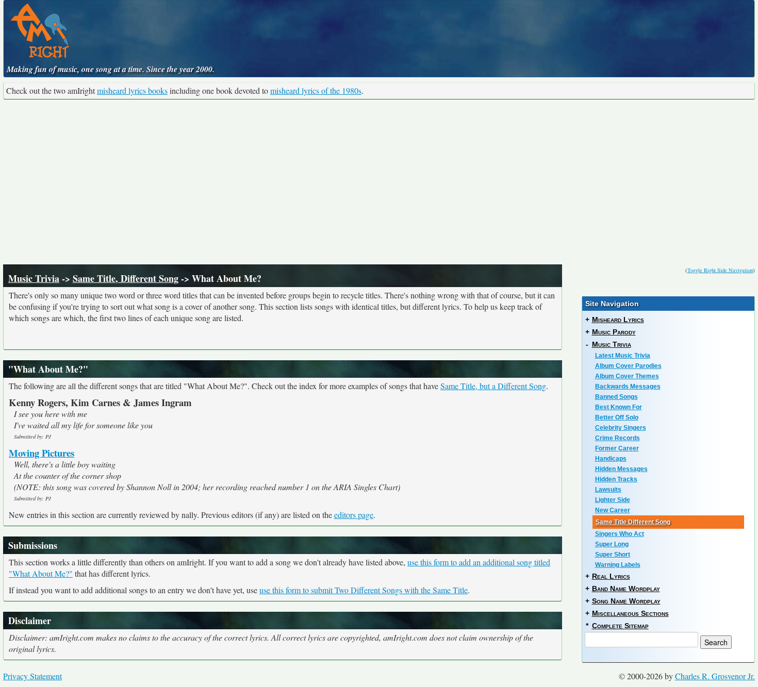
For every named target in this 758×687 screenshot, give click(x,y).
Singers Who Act (619, 534)
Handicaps (611, 458)
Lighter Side (612, 500)
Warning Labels (617, 564)
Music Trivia (33, 278)
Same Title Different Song (633, 522)
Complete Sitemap (620, 626)
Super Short (612, 554)
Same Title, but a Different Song (493, 385)
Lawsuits (608, 489)
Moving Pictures (41, 453)
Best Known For (618, 407)
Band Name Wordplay (626, 588)
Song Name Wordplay (626, 601)
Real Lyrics (611, 576)
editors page (353, 514)
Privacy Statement (32, 676)
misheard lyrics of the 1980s (315, 90)
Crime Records (617, 438)
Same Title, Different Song (125, 278)
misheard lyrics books (132, 90)
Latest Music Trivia (622, 355)
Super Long (612, 544)
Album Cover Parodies (628, 366)
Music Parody (614, 332)
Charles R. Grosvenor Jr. (715, 676)
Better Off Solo (616, 417)
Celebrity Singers (620, 427)
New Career (612, 510)
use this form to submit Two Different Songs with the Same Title (363, 589)
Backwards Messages (628, 386)
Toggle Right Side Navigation (720, 270)
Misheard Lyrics (618, 319)
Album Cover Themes (627, 376)
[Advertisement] (379, 182)
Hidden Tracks (616, 479)
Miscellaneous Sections (630, 613)
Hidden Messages (621, 469)
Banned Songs (616, 396)
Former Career (617, 448)
